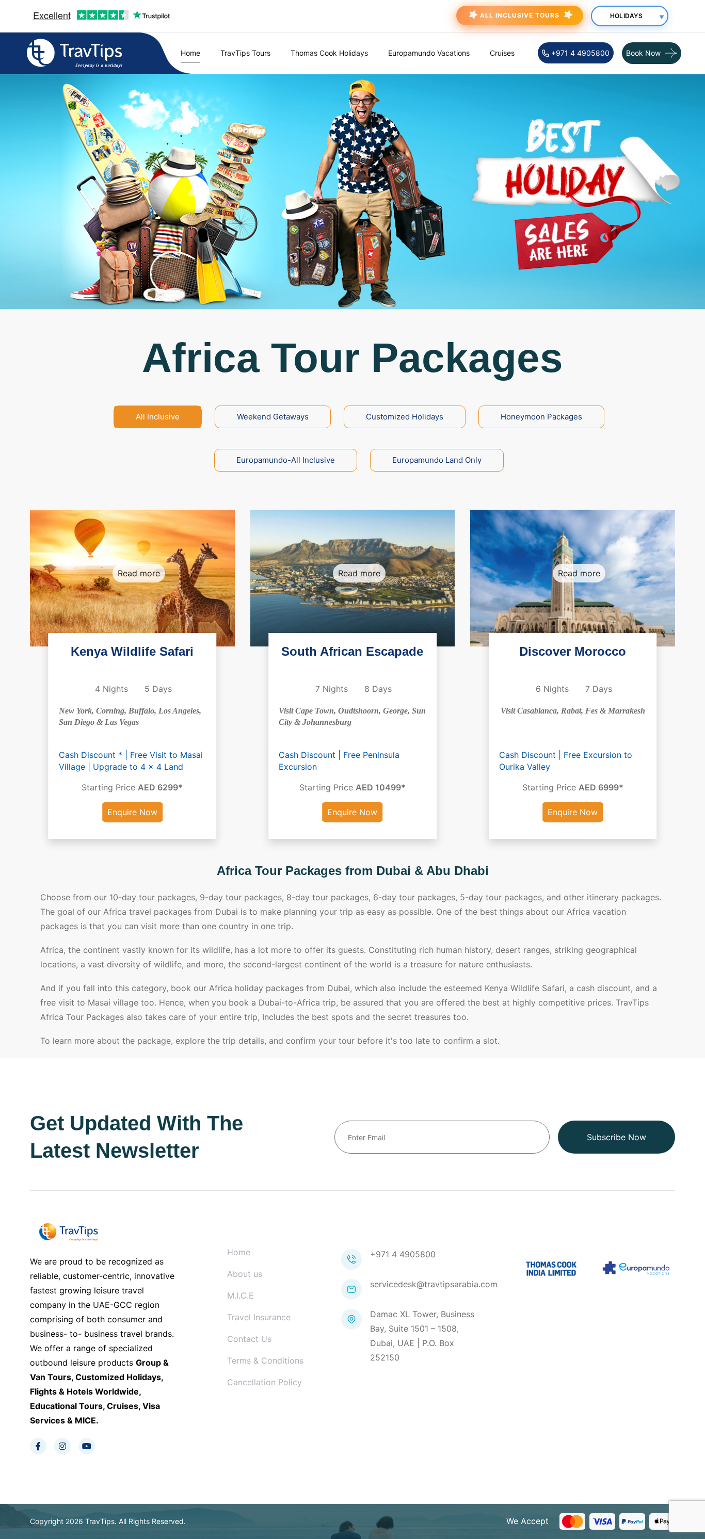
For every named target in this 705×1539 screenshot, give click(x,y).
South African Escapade (352, 651)
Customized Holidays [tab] (404, 417)
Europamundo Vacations (429, 52)
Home (190, 52)
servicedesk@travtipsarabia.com (434, 1284)
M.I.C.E (240, 1295)
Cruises (502, 52)
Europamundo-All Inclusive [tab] (285, 460)
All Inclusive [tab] (158, 417)
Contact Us (249, 1339)
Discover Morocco (572, 651)
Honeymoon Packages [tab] (541, 417)
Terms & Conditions (265, 1360)
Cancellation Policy (264, 1382)
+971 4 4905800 (579, 52)
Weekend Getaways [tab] (273, 417)
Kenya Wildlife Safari (132, 651)
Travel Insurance (259, 1317)
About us (244, 1274)
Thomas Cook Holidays (329, 52)
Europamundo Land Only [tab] (437, 460)
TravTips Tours (245, 52)
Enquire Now (132, 812)
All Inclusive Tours (520, 15)
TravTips (100, 1521)
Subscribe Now (616, 1137)
